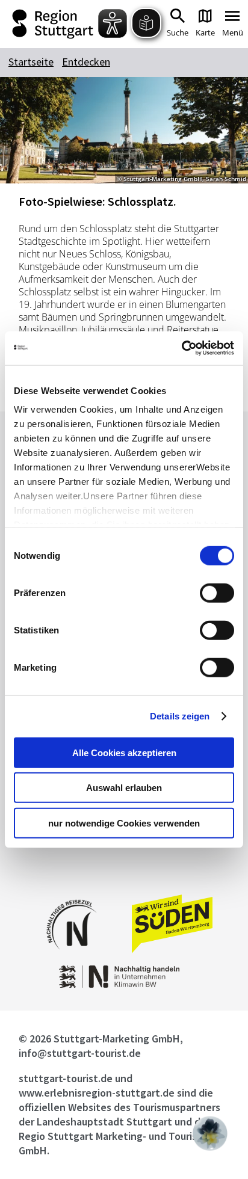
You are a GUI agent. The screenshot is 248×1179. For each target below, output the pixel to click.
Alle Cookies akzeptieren (124, 752)
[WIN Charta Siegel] (123, 984)
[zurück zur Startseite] (54, 24)
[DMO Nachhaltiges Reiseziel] (71, 957)
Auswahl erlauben (124, 788)
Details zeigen (179, 716)
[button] (210, 1133)
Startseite (31, 62)
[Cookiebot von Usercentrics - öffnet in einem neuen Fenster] (181, 348)
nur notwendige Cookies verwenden (124, 822)
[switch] (217, 592)
